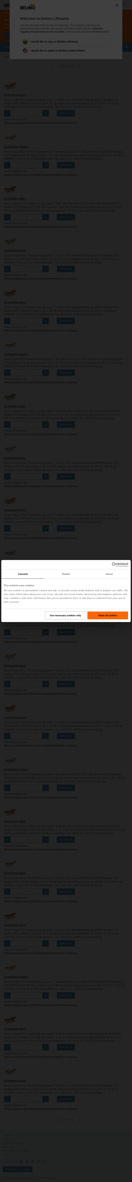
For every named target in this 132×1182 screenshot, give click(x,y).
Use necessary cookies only (65, 615)
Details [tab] (66, 574)
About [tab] (109, 574)
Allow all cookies (107, 615)
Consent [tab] (23, 574)
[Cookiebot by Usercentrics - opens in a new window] (114, 564)
